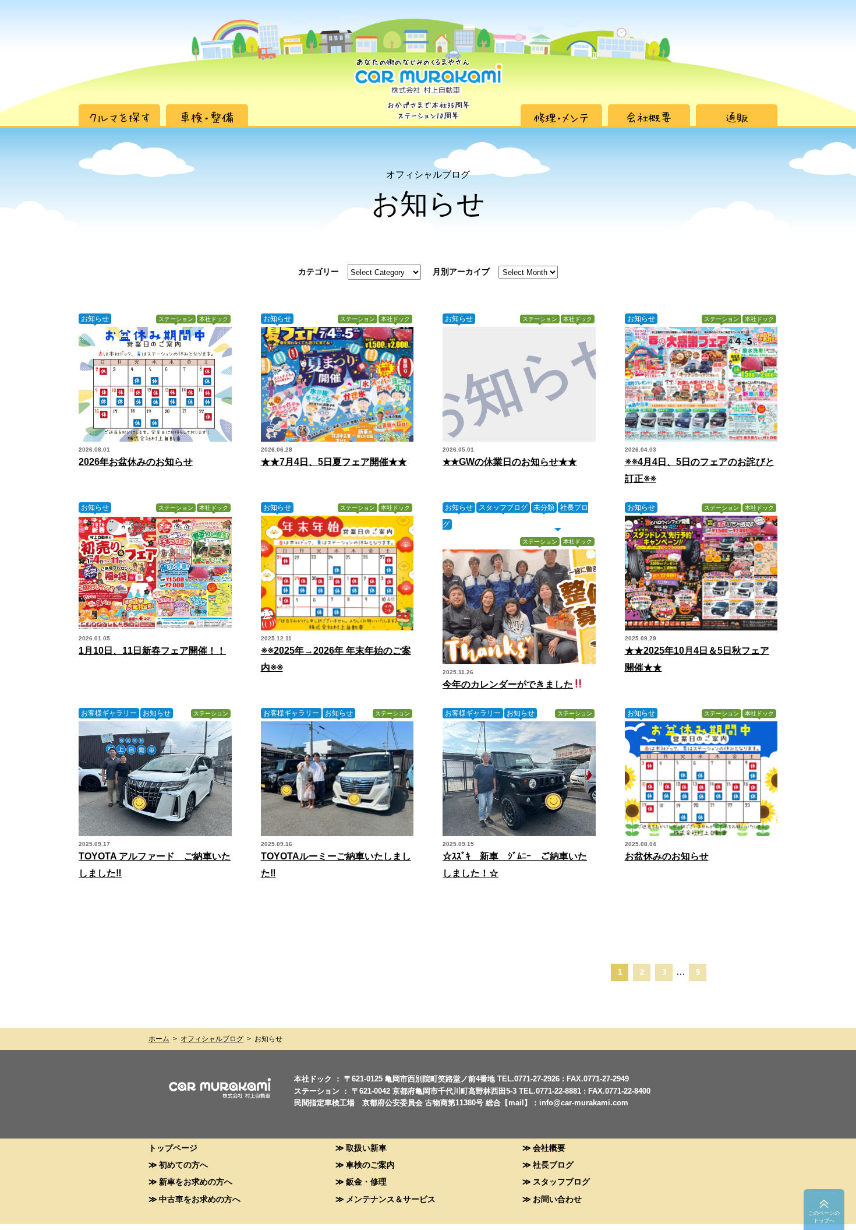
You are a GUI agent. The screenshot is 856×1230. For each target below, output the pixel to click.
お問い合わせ (557, 1198)
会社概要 (549, 1147)
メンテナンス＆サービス (391, 1198)
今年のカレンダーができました (508, 684)
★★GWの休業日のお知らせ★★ (510, 462)
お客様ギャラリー (109, 713)
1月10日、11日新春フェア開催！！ (152, 650)
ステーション (175, 319)
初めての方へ (183, 1164)
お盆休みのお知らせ (667, 856)
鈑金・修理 (366, 1181)
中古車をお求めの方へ (199, 1198)
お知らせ (95, 319)
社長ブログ (553, 1164)
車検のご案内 (370, 1164)
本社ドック (213, 319)
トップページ (172, 1147)
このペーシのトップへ (824, 1217)
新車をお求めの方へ (195, 1181)
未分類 (543, 507)
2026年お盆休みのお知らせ (136, 462)
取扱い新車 (366, 1147)
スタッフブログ (503, 507)
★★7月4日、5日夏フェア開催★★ (334, 462)
